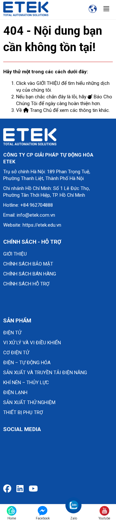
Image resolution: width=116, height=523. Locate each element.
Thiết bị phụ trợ (23, 412)
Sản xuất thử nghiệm (29, 402)
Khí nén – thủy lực (26, 382)
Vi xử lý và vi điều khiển (32, 343)
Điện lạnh (15, 392)
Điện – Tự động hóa (27, 362)
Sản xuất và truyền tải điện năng (45, 372)
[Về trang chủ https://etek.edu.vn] (25, 9)
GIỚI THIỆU (48, 83)
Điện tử (12, 333)
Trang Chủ (40, 110)
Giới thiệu (15, 254)
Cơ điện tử (16, 353)
